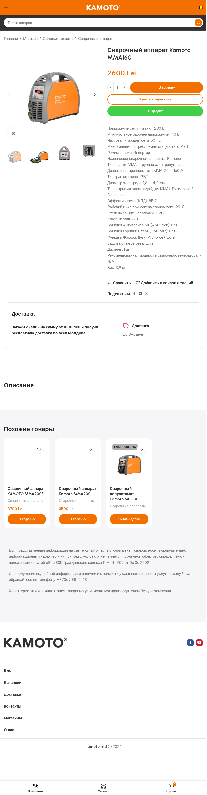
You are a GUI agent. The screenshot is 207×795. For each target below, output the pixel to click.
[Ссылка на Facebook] (134, 293)
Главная (11, 38)
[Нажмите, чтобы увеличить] (13, 133)
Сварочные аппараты (96, 38)
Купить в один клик (155, 99)
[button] (9, 95)
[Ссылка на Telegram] (140, 293)
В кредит (155, 111)
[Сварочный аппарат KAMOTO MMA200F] (27, 463)
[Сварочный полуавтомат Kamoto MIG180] (129, 463)
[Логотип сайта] (103, 7)
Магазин (30, 38)
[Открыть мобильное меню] (6, 8)
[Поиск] (198, 22)
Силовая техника (58, 38)
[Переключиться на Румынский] (201, 7)
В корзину (167, 87)
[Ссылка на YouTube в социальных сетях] (199, 642)
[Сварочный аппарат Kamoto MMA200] (78, 463)
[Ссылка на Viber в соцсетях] (147, 293)
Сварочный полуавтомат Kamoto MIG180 (124, 494)
